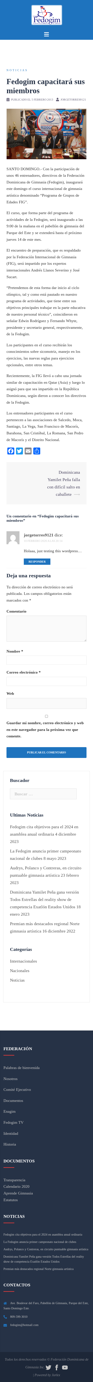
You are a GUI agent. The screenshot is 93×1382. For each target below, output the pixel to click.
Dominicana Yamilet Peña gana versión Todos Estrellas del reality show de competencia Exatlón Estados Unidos (44, 899)
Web (10, 693)
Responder (37, 561)
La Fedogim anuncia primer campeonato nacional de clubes (39, 1242)
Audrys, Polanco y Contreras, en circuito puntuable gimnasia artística (45, 1249)
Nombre (14, 651)
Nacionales (19, 970)
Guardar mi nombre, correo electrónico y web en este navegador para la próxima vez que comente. (45, 729)
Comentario (16, 611)
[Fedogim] (46, 14)
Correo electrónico (23, 672)
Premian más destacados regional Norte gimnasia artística (38, 1269)
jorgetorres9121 (73, 99)
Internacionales (23, 961)
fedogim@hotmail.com (24, 1325)
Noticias (17, 70)
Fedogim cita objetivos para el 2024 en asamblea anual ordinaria (42, 1234)
